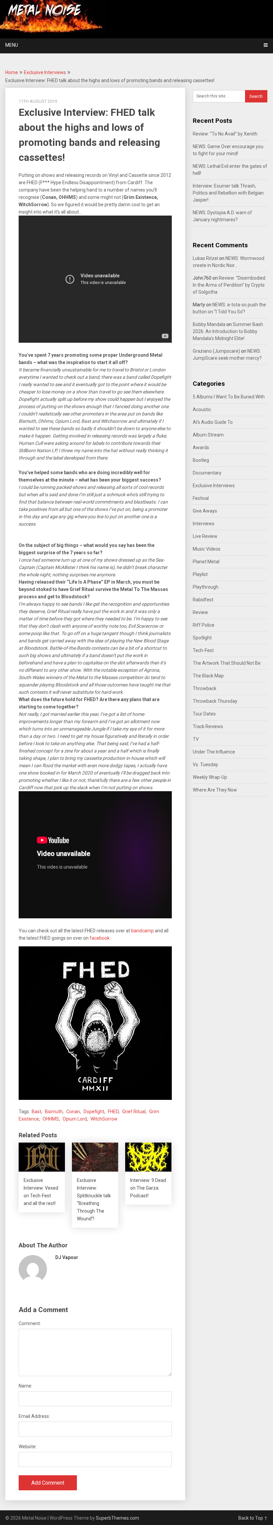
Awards (201, 447)
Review (200, 612)
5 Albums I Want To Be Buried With (229, 396)
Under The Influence (214, 751)
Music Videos (206, 549)
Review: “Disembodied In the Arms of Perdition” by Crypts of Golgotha (229, 285)
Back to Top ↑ (253, 1518)
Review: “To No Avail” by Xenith (225, 133)
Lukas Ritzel (205, 258)
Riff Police (203, 625)
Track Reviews (208, 726)
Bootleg (201, 460)
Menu (11, 45)
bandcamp (142, 930)
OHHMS (51, 1119)
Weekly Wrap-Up (210, 777)
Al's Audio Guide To (213, 422)
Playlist (200, 574)
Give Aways (205, 511)
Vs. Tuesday (205, 764)
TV (196, 739)
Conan (73, 1111)
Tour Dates (204, 713)
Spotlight (202, 637)
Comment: (30, 1323)
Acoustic (202, 409)
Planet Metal (206, 561)
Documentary (207, 473)
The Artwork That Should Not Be (227, 663)
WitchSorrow (104, 1119)
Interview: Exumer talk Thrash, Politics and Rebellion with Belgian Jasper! (228, 193)
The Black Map (208, 675)
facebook (100, 938)
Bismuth (54, 1111)
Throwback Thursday (215, 701)
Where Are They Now (215, 790)
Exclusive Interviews (45, 72)
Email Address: (34, 1416)
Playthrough (205, 587)
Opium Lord (75, 1119)
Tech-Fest (203, 650)
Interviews (203, 523)
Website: (28, 1446)
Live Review (205, 536)
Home (11, 72)
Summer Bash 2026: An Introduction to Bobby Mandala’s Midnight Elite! (228, 331)
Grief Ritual (133, 1111)
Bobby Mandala (209, 324)
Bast (36, 1111)
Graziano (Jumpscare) (216, 351)
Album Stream (208, 434)
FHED (113, 1111)
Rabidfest (203, 599)
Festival (201, 498)
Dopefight (94, 1111)
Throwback (204, 688)
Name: (25, 1386)
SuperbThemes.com (117, 1518)
